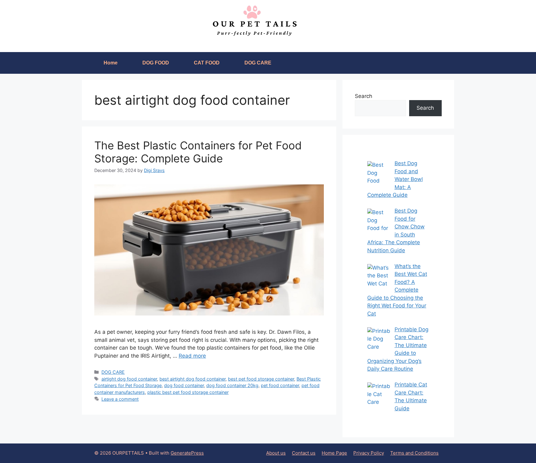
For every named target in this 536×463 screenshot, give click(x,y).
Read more (192, 356)
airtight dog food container (129, 378)
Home (111, 62)
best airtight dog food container (192, 378)
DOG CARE (257, 62)
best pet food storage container (261, 378)
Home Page (334, 453)
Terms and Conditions (414, 453)
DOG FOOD (155, 62)
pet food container (280, 385)
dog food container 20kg (232, 385)
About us (276, 453)
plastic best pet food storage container (188, 392)
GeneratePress (187, 453)
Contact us (303, 453)
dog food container (184, 385)
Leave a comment (120, 399)
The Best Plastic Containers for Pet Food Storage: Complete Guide (198, 152)
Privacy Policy (368, 453)
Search (363, 96)
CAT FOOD (207, 62)
